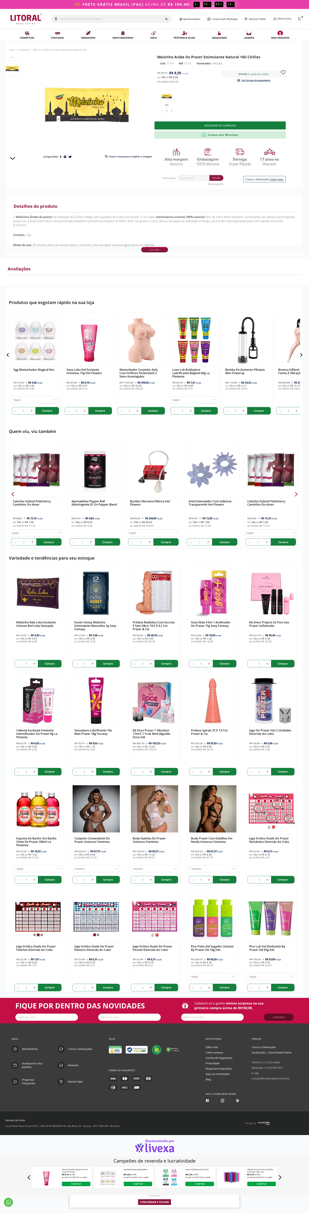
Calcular (216, 177)
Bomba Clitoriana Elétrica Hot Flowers (150, 502)
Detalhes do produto (35, 206)
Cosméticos (27, 37)
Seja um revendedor (218, 1074)
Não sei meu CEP (215, 183)
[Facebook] (208, 1100)
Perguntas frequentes (219, 1068)
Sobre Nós (212, 1047)
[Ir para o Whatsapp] (8, 1202)
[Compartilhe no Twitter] (70, 156)
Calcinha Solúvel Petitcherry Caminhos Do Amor (32, 502)
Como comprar (214, 1052)
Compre (49, 541)
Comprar (76, 1184)
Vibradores (88, 37)
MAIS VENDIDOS (280, 37)
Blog (208, 1079)
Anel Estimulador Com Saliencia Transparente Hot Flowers (210, 502)
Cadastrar (279, 1017)
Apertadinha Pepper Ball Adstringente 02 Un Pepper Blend (94, 502)
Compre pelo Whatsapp (224, 19)
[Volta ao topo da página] (300, 1027)
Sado (153, 37)
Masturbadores (122, 37)
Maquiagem (219, 37)
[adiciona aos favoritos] (283, 72)
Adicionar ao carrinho (220, 125)
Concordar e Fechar (154, 1202)
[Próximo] (300, 355)
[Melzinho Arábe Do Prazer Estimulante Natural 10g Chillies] (12, 68)
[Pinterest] (238, 1100)
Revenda (73, 1065)
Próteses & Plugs (184, 37)
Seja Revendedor (191, 19)
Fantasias (57, 37)
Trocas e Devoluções (264, 1047)
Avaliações (19, 269)
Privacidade (213, 1063)
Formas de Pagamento (219, 1058)
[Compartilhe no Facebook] (61, 156)
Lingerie (249, 37)
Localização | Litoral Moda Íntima (271, 1052)
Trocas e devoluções (80, 1049)
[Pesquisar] (166, 19)
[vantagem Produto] (221, 156)
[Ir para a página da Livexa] (154, 1146)
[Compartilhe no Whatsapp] (65, 156)
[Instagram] (223, 1100)
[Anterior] (8, 355)
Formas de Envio (15, 1120)
